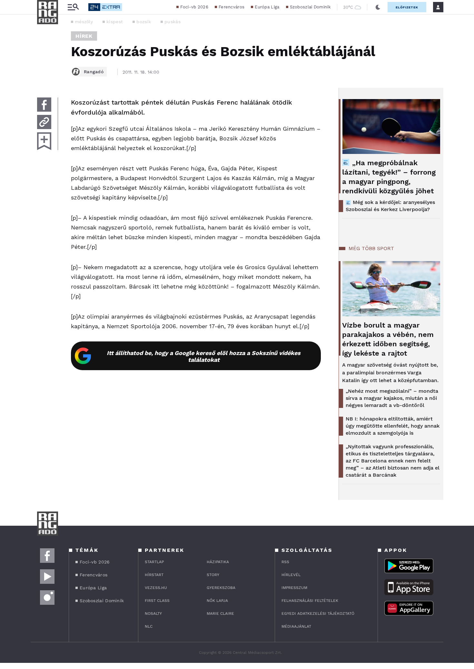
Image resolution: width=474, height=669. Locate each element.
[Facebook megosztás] (44, 104)
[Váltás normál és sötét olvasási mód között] (378, 7)
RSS (285, 562)
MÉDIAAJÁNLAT (296, 626)
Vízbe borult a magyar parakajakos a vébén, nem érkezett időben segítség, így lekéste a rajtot (388, 339)
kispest (114, 21)
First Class (157, 600)
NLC (149, 626)
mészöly (84, 21)
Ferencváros (231, 7)
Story (213, 575)
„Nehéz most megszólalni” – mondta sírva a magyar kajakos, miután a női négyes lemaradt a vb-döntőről (392, 398)
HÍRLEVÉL (291, 575)
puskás (172, 21)
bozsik (143, 21)
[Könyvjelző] (44, 141)
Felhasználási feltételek (309, 600)
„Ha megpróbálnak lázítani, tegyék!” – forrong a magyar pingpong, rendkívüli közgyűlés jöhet (389, 177)
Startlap (154, 562)
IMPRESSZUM (294, 587)
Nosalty (153, 613)
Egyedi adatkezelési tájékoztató (317, 613)
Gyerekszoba (221, 587)
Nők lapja (217, 600)
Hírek (84, 36)
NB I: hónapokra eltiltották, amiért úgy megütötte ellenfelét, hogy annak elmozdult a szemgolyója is (392, 426)
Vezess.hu (156, 587)
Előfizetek (407, 7)
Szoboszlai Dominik (310, 7)
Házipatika (218, 562)
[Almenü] (73, 7)
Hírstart (154, 575)
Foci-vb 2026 (194, 7)
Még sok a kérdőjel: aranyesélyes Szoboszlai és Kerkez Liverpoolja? (390, 205)
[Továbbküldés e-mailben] (44, 122)
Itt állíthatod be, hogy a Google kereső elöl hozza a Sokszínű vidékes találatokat (204, 356)
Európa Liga (267, 7)
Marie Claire (220, 613)
